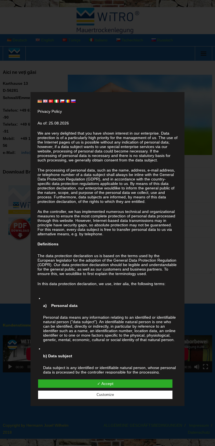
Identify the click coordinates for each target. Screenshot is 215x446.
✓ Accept (105, 383)
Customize (105, 395)
